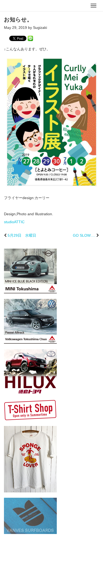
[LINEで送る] (30, 38)
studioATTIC (14, 222)
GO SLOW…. (84, 235)
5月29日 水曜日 (22, 235)
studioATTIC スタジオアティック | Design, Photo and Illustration (25, 6)
